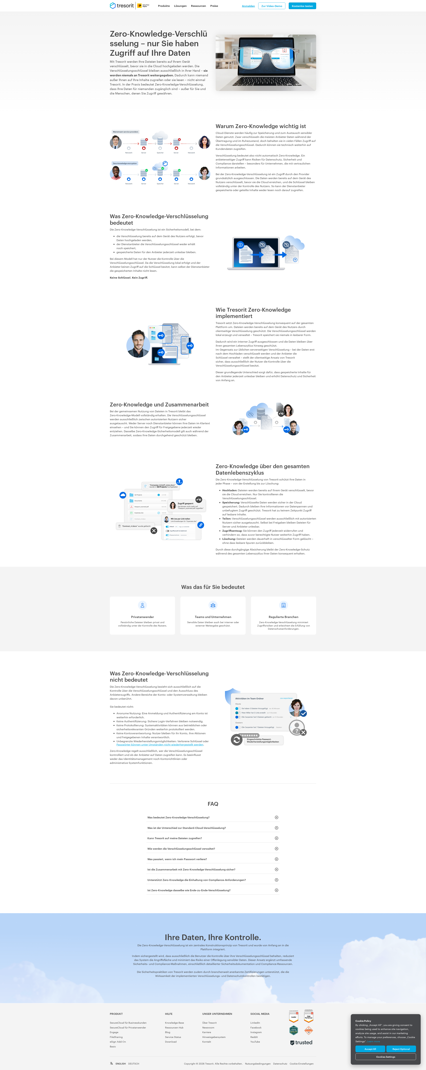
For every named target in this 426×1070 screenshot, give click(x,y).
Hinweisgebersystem (214, 1037)
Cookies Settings (385, 1056)
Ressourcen (198, 5)
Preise (214, 5)
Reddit (254, 1037)
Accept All (370, 1048)
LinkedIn (255, 1022)
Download (171, 1041)
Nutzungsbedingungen (258, 1063)
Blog (167, 1032)
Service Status (173, 1037)
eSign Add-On (118, 1041)
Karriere (206, 1032)
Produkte (164, 5)
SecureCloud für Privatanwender (128, 1027)
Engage (114, 1032)
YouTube (255, 1041)
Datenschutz (280, 1063)
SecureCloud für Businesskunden (128, 1022)
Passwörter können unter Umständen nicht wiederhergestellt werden (159, 744)
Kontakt (206, 1041)
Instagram (256, 1032)
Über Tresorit (209, 1022)
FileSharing (116, 1037)
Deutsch (133, 1063)
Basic (113, 1046)
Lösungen (180, 5)
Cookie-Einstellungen (302, 1063)
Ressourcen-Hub (174, 1027)
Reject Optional (401, 1048)
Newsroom (208, 1027)
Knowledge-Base (174, 1022)
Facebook (255, 1027)
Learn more (373, 1041)
